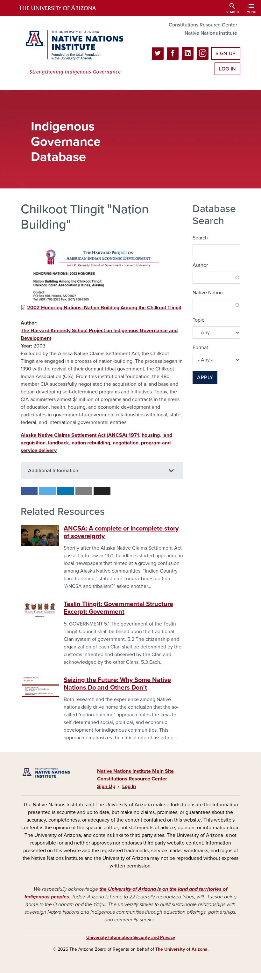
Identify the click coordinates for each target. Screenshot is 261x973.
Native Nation (208, 292)
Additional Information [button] (53, 470)
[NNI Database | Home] (73, 53)
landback (58, 443)
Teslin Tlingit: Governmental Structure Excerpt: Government (118, 608)
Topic (198, 320)
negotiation (125, 443)
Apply (205, 377)
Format (200, 347)
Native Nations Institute (211, 33)
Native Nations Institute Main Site (135, 771)
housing (151, 435)
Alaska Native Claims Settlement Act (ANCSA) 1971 (80, 435)
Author (200, 265)
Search (200, 238)
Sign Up (225, 53)
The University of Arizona (181, 949)
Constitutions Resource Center (203, 25)
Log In (227, 69)
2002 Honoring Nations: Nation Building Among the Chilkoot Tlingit (104, 307)
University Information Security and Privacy (130, 937)
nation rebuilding (91, 443)
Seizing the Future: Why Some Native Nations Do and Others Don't (117, 683)
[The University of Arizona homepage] (63, 8)
